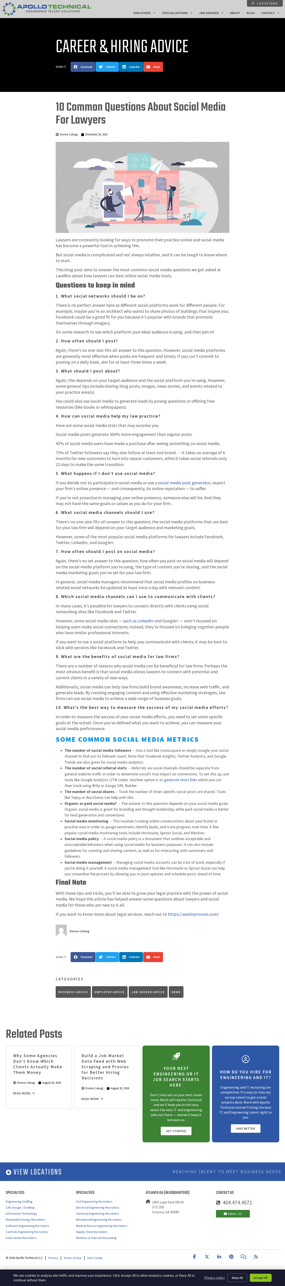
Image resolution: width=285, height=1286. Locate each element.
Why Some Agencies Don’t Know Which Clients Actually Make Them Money (37, 1064)
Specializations (175, 13)
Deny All (237, 1278)
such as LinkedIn (138, 620)
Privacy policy (214, 1278)
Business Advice (73, 992)
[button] (83, 67)
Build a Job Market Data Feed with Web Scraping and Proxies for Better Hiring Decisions (105, 1067)
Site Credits (95, 1258)
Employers (142, 13)
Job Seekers (209, 13)
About (235, 13)
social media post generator (184, 482)
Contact (268, 13)
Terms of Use (72, 1258)
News (176, 992)
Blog (251, 13)
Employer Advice (110, 992)
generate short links (180, 779)
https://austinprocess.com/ (193, 914)
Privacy (53, 1258)
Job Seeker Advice (148, 992)
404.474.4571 (237, 1202)
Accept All (261, 1278)
